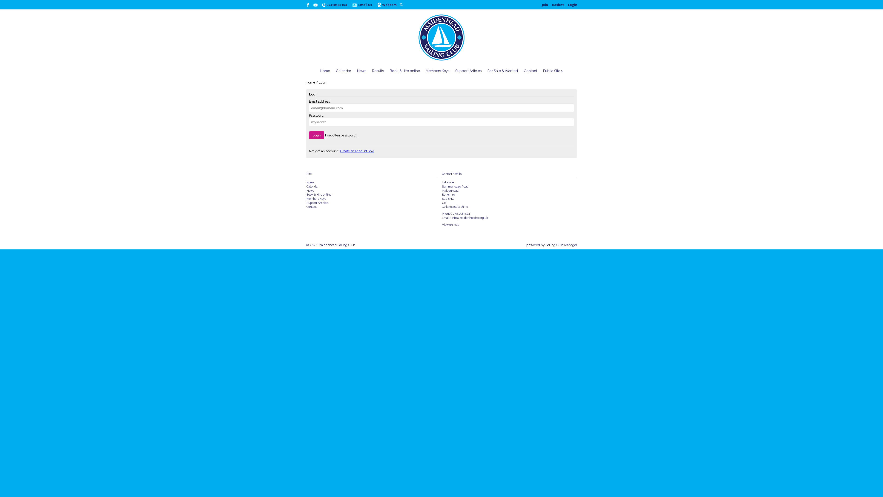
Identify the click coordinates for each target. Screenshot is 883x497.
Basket (558, 5)
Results (378, 71)
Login (572, 5)
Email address (319, 101)
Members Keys (437, 71)
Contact (530, 71)
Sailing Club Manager (561, 245)
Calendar (343, 71)
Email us (365, 5)
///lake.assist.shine (455, 206)
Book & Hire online (405, 71)
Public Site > (553, 71)
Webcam (389, 5)
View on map (450, 224)
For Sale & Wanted (502, 71)
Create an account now (357, 151)
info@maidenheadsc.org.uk (470, 218)
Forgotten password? (341, 135)
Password (316, 115)
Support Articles (468, 71)
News (361, 71)
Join (545, 5)
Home (325, 71)
